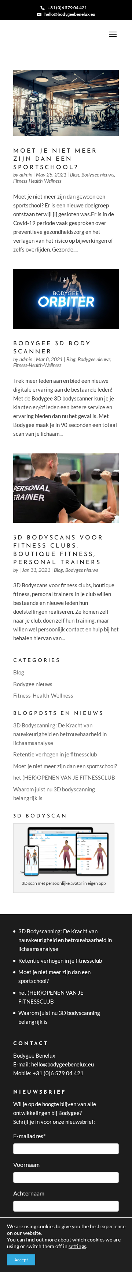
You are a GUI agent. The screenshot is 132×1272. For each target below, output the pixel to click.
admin (25, 174)
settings (77, 1246)
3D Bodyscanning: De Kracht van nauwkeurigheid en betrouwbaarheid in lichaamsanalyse (60, 734)
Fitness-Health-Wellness (37, 181)
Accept (21, 1259)
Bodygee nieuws (97, 174)
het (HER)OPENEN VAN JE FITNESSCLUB (64, 777)
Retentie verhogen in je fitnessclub (55, 754)
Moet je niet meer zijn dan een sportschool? (55, 159)
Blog (74, 174)
